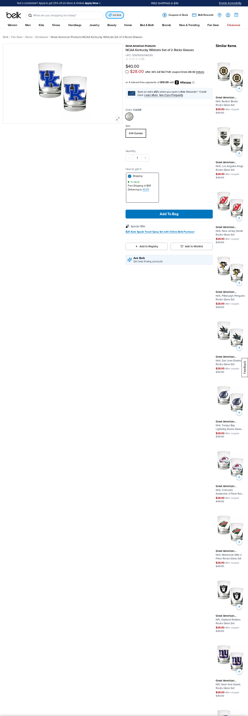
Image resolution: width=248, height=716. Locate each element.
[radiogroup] (169, 133)
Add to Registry (149, 246)
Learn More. (151, 95)
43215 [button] (145, 189)
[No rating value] (133, 59)
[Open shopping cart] (236, 15)
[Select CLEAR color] (129, 116)
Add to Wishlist (194, 246)
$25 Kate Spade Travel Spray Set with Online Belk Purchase (160, 231)
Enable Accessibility (230, 3)
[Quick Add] (239, 88)
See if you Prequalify (171, 95)
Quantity (130, 151)
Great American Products (141, 46)
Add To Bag (169, 214)
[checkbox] (127, 71)
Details (200, 72)
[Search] (30, 15)
